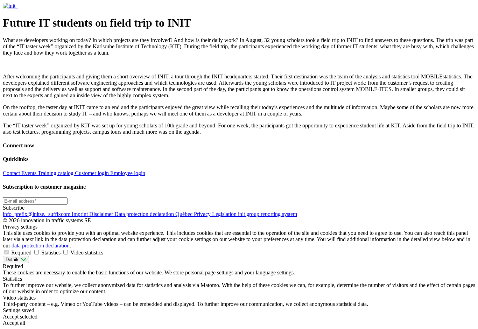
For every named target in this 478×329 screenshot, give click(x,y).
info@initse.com (37, 214)
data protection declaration (41, 245)
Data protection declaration (144, 214)
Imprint (80, 214)
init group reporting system (267, 214)
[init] (10, 6)
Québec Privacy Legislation (206, 214)
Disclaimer (101, 214)
